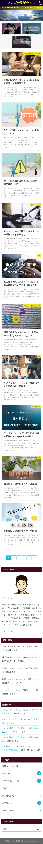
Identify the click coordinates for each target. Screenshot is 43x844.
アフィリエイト (10, 781)
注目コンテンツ (10, 766)
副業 (6, 773)
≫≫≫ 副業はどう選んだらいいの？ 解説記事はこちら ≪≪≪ (21, 7)
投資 (5, 788)
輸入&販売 (8, 796)
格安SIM (7, 803)
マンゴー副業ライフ (21, 2)
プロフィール (9, 810)
